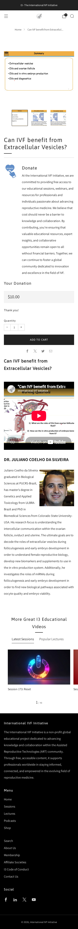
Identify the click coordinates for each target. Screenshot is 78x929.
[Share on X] (35, 351)
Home (18, 29)
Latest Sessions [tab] (23, 639)
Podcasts (10, 821)
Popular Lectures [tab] (51, 639)
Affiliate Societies (15, 862)
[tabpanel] (39, 677)
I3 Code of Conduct (16, 869)
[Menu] (6, 16)
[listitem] (39, 5)
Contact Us (11, 876)
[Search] (72, 16)
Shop (7, 828)
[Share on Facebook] (27, 351)
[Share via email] (50, 351)
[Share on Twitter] (43, 351)
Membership (12, 855)
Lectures (9, 813)
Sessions (9, 806)
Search (8, 841)
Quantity (10, 320)
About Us (10, 848)
